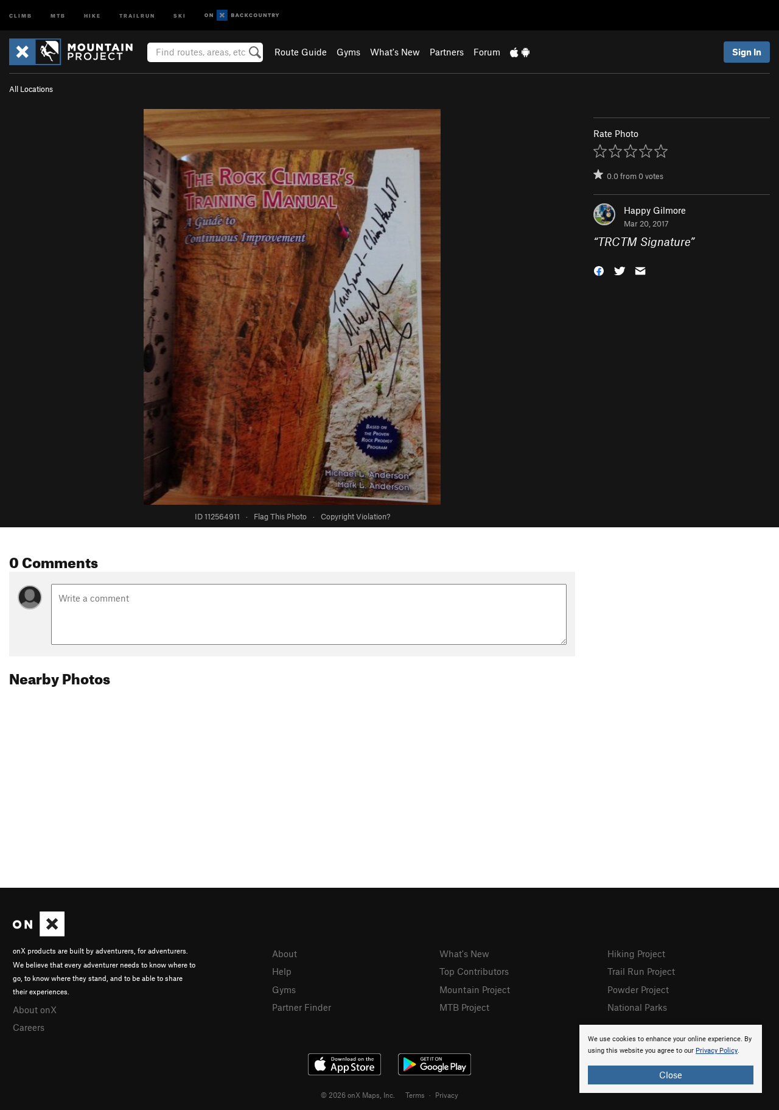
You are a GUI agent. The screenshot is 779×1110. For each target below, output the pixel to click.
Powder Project (638, 989)
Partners (447, 51)
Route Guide (300, 51)
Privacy (446, 1095)
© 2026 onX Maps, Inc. (358, 1095)
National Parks (637, 1007)
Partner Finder (301, 1007)
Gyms (348, 51)
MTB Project (464, 1007)
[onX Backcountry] (241, 15)
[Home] (77, 51)
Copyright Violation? (355, 516)
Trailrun (137, 15)
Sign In (746, 51)
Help (282, 971)
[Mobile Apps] (519, 51)
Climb (20, 15)
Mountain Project (474, 989)
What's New (395, 51)
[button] (598, 270)
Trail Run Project (641, 971)
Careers (28, 1027)
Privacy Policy (717, 1051)
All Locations (31, 89)
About (284, 953)
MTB (58, 15)
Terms (415, 1095)
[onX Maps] (39, 932)
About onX (35, 1009)
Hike (92, 15)
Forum (486, 51)
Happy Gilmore (655, 210)
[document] (670, 1058)
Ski (179, 15)
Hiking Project (636, 953)
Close (670, 1074)
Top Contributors (474, 971)
